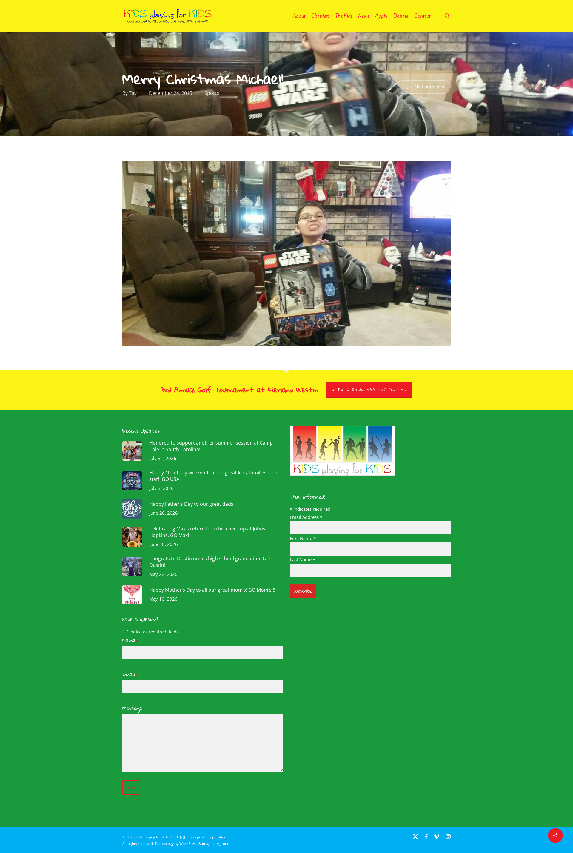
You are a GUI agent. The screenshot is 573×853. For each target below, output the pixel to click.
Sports (211, 93)
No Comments (428, 86)
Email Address (306, 517)
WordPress (188, 843)
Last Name (302, 559)
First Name (303, 538)
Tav (133, 93)
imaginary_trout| (216, 843)
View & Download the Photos (369, 390)
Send (130, 787)
